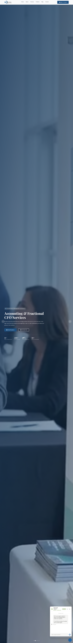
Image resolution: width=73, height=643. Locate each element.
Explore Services (10, 330)
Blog (42, 1)
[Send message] (70, 635)
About (27, 1)
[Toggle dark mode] (67, 609)
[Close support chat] (70, 640)
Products (37, 1)
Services (32, 1)
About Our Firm (25, 330)
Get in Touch (63, 2)
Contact (47, 1)
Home (22, 1)
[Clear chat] (70, 609)
